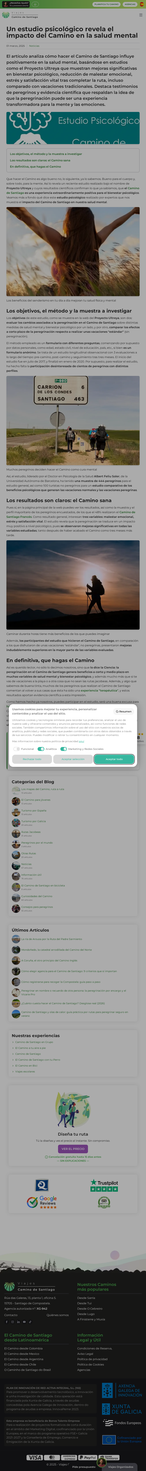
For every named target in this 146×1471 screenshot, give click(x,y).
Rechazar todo (32, 759)
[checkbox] (23, 749)
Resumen (125, 711)
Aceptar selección (73, 759)
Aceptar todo (114, 759)
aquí (81, 741)
